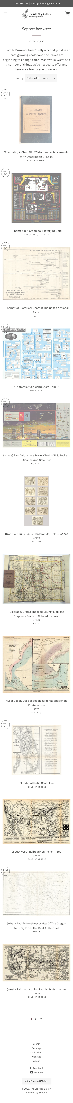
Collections (37, 1052)
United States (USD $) (35, 1081)
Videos (36, 1061)
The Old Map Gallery (40, 1088)
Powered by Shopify (36, 1092)
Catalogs (36, 1048)
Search (36, 1043)
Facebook (38, 1068)
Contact (36, 1056)
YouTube (38, 1072)
